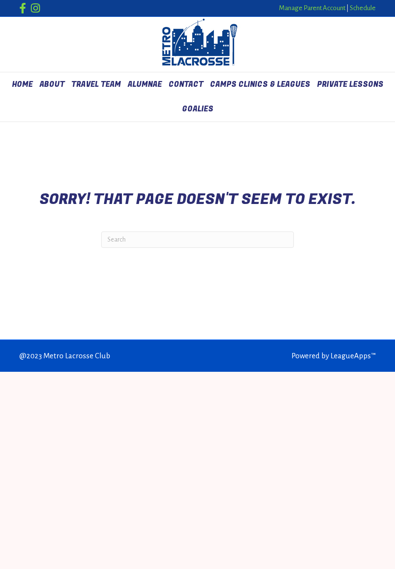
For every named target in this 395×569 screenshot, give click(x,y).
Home (22, 84)
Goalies (197, 109)
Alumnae (145, 84)
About (52, 84)
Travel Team (96, 84)
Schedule (363, 8)
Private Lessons (350, 84)
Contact (186, 84)
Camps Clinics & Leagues (260, 84)
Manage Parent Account (312, 8)
